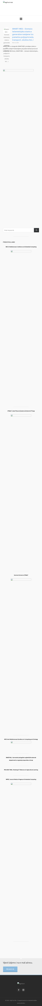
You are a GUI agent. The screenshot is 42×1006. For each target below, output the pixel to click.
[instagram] (23, 990)
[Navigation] (21, 19)
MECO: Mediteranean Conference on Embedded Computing (21, 247)
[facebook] (18, 990)
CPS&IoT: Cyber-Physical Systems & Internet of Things (21, 411)
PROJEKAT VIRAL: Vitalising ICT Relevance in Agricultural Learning (21, 770)
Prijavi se (10, 969)
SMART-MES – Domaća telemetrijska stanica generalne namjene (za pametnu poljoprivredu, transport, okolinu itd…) (23, 34)
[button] (36, 230)
